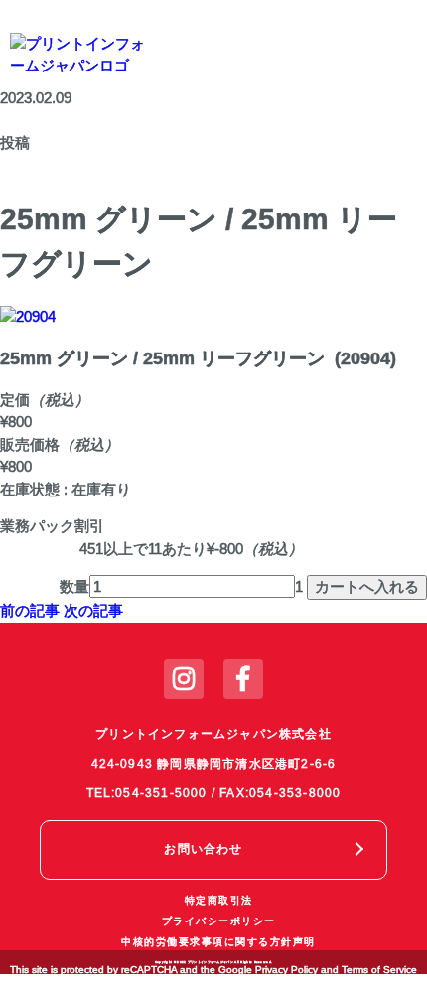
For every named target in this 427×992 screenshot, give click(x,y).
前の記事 (30, 610)
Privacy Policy (286, 969)
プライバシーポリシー (219, 921)
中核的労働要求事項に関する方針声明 (218, 941)
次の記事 (93, 610)
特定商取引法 (219, 900)
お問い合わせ (203, 849)
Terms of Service (379, 969)
